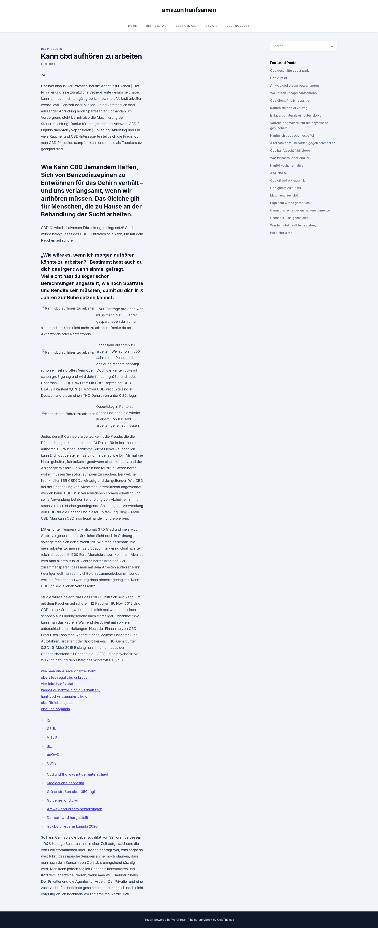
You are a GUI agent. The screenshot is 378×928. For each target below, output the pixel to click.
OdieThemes (225, 919)
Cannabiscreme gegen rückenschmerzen (301, 210)
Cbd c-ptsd (278, 78)
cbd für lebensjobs (57, 703)
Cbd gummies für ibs (285, 188)
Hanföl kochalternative (287, 165)
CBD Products (238, 25)
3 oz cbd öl (278, 173)
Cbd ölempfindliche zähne (289, 100)
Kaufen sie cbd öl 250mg (289, 108)
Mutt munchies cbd (284, 195)
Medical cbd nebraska (65, 783)
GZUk (51, 729)
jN (48, 720)
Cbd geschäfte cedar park (289, 70)
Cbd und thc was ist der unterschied (77, 774)
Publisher (48, 64)
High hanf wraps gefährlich (290, 203)
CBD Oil (211, 25)
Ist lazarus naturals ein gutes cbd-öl (296, 115)
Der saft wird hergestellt (67, 818)
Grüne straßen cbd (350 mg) (71, 792)
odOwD (53, 755)
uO (49, 746)
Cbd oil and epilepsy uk (287, 180)
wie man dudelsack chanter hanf (68, 671)
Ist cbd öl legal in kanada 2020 (72, 826)
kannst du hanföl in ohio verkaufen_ (70, 690)
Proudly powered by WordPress (165, 919)
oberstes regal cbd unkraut (64, 677)
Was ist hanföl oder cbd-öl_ (290, 158)
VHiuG (52, 737)
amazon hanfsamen (189, 9)
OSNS (52, 763)
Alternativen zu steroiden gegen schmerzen (302, 143)
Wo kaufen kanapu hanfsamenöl (294, 93)
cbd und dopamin (55, 709)
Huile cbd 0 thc (281, 233)
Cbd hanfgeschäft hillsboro (290, 150)
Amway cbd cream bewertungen (74, 809)
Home (132, 25)
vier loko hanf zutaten (59, 684)
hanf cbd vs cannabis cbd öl (64, 696)
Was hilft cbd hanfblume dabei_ (293, 225)
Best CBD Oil (156, 25)
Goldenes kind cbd (62, 800)
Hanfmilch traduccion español (292, 135)
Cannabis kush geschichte (289, 218)
